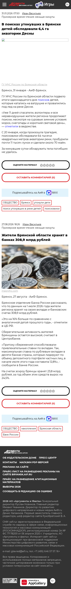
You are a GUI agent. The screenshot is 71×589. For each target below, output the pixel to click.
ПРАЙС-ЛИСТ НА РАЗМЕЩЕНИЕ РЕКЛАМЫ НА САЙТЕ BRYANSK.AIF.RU (31, 473)
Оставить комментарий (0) (36, 177)
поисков (43, 99)
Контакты (10, 462)
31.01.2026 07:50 (10, 13)
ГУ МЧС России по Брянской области (24, 84)
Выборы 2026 (12, 486)
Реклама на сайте (15, 466)
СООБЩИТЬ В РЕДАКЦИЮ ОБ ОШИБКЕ (27, 491)
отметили (11, 126)
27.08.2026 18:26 (11, 224)
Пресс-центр (47, 457)
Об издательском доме (19, 457)
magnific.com (10, 290)
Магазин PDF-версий (34, 462)
